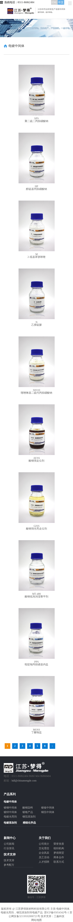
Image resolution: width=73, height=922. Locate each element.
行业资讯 (9, 848)
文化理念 (44, 848)
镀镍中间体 (47, 807)
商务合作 (59, 857)
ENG (54, 2)
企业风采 (44, 852)
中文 (60, 2)
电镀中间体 (62, 908)
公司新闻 (9, 843)
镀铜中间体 (10, 807)
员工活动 (44, 857)
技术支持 (9, 860)
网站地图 (36, 920)
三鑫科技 (59, 916)
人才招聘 (44, 861)
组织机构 (59, 848)
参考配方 (9, 864)
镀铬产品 (27, 812)
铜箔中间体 (47, 812)
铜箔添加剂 (29, 816)
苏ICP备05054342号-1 (56, 912)
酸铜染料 (27, 807)
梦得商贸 (59, 852)
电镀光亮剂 (10, 816)
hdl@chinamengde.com (24, 780)
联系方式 (59, 861)
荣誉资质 (59, 843)
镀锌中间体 (10, 812)
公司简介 (44, 843)
